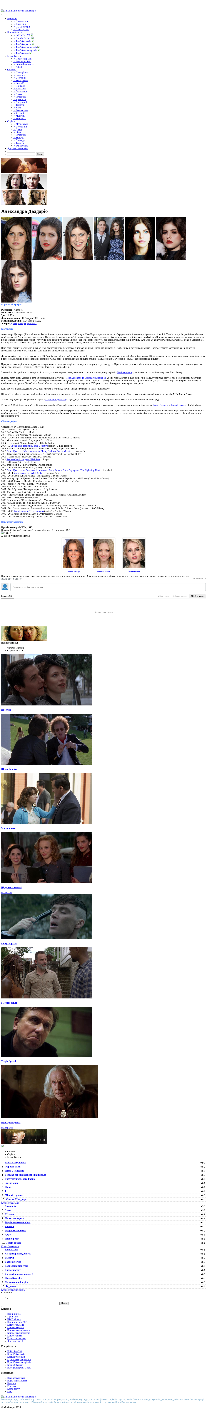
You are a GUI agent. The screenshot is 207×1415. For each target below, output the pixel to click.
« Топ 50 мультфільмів (25, 47)
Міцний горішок (14, 1195)
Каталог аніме (14, 1335)
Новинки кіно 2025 (17, 1322)
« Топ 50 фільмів (22, 41)
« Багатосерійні (22, 61)
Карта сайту (13, 1389)
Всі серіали (7, 1127)
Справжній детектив (55, 399)
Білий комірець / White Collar (28, 473)
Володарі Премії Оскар (19, 1367)
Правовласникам (16, 1378)
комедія (22, 323)
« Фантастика (20, 110)
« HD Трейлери (21, 26)
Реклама (11, 1386)
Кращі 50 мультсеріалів (19, 1362)
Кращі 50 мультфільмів (13, 1290)
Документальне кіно (17, 148)
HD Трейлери (14, 1319)
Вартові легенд (13, 1261)
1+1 (7, 1191)
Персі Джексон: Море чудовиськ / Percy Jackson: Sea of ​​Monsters (39, 451)
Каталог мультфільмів (18, 1330)
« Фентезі (18, 113)
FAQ (9, 1391)
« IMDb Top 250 (22, 35)
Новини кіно (14, 1314)
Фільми (11, 69)
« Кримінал (19, 99)
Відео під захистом (17, 1380)
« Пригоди (19, 86)
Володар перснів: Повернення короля (25, 1175)
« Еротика (19, 118)
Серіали (11, 121)
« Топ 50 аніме (21, 53)
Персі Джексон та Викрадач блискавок (86, 378)
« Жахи (17, 107)
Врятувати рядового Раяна (20, 1179)
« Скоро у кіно (21, 29)
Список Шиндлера (16, 1199)
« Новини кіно (21, 21)
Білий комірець (124, 372)
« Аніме (18, 67)
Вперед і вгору (13, 1270)
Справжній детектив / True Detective (29, 445)
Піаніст (9, 1187)
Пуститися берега (14, 1218)
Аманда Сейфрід (103, 571)
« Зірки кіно (19, 24)
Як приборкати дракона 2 (19, 1274)
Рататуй (9, 1257)
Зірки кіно (12, 1316)
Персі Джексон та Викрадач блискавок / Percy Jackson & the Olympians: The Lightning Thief (53, 470)
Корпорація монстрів (16, 1266)
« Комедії (18, 83)
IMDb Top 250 (14, 1351)
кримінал (32, 323)
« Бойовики (19, 75)
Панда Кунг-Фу (13, 1278)
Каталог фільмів (15, 1324)
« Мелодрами (20, 80)
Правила (11, 1383)
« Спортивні (20, 102)
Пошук (40, 154)
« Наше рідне (21, 72)
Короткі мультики (16, 1338)
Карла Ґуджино (178, 405)
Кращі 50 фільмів (10, 1203)
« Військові (19, 88)
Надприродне (12, 1238)
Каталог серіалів (15, 1327)
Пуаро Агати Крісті (15, 1230)
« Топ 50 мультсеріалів (25, 50)
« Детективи (20, 91)
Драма (13, 323)
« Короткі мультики (24, 64)
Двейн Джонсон (160, 405)
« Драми (18, 94)
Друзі (8, 1234)
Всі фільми (6, 892)
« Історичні (19, 96)
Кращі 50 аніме (15, 1365)
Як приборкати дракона (18, 1253)
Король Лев (11, 1249)
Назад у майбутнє (14, 1170)
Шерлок (9, 1214)
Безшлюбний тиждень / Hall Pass (23, 459)
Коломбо (9, 1226)
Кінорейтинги (15, 32)
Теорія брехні (13, 1242)
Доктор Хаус (12, 1206)
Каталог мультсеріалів (18, 1333)
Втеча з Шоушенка (15, 1162)
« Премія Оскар (22, 38)
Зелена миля (11, 1183)
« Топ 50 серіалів (22, 44)
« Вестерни (19, 77)
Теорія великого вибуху (17, 1222)
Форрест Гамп (12, 1166)
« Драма (17, 129)
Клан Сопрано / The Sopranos (28, 511)
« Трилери (19, 105)
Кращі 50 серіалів (10, 1246)
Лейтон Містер (73, 571)
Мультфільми (14, 56)
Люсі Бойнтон (134, 571)
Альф (8, 1210)
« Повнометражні (23, 58)
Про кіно (12, 18)
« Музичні (19, 115)
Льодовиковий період (16, 1282)
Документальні (15, 1341)
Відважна (11, 1286)
